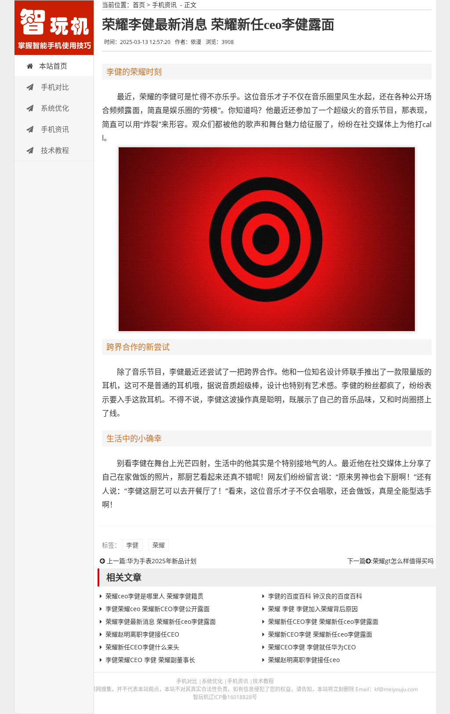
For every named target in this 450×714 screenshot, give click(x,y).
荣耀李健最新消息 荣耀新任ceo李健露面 (160, 621)
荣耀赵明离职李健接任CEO (142, 634)
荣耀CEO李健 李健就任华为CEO (312, 647)
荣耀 (158, 545)
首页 (139, 4)
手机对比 (54, 87)
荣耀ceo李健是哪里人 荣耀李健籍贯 (154, 596)
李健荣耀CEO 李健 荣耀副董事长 (150, 660)
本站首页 (53, 66)
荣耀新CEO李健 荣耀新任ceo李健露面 (320, 634)
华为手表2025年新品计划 (161, 561)
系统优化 (54, 108)
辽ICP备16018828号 (233, 697)
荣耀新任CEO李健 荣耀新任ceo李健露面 (323, 621)
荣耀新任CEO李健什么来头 (142, 647)
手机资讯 (54, 129)
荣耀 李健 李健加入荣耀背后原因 (313, 609)
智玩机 (54, 27)
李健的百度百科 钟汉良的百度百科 (315, 596)
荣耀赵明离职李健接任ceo (304, 660)
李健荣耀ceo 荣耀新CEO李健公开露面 (157, 609)
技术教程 (54, 150)
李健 (132, 545)
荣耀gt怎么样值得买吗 (403, 561)
